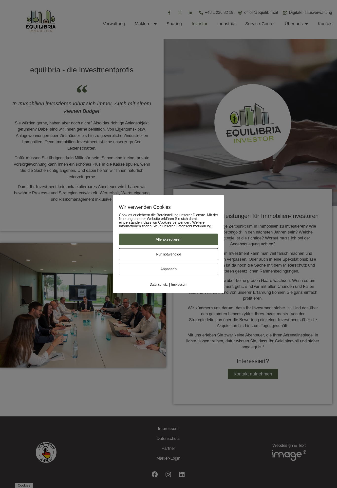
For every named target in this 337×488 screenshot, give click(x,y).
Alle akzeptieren (168, 239)
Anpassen (168, 269)
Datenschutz (159, 284)
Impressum (179, 284)
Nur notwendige (168, 254)
